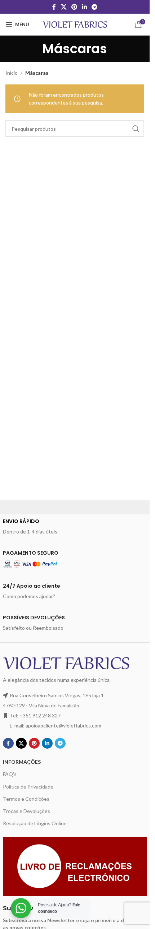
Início (11, 73)
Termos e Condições (26, 799)
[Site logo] (75, 24)
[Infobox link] (75, 526)
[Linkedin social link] (84, 6)
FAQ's (10, 774)
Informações (22, 762)
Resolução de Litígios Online (35, 823)
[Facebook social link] (54, 6)
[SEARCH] (136, 128)
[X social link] (63, 6)
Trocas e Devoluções (26, 811)
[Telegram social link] (94, 6)
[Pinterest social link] (74, 6)
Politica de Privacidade (28, 787)
